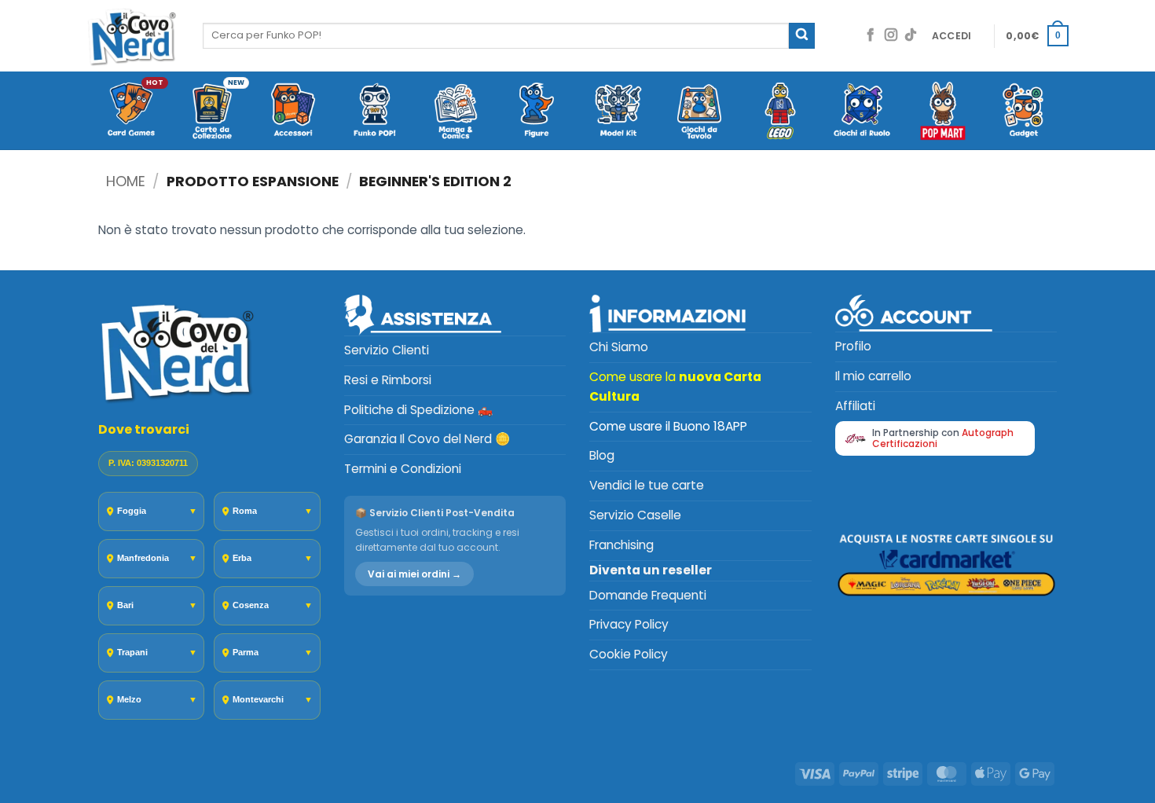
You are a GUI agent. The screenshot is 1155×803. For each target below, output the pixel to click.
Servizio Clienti (386, 350)
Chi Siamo (618, 347)
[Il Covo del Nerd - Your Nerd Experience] (132, 36)
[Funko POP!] (374, 111)
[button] (952, 36)
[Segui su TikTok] (910, 35)
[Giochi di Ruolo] (861, 111)
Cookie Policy (628, 654)
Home (125, 181)
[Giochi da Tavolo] (698, 111)
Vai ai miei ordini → (414, 574)
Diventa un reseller (650, 570)
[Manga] (455, 111)
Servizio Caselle (635, 515)
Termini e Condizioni (402, 468)
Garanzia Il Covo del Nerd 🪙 (427, 439)
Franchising (621, 545)
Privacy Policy (629, 624)
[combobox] (496, 35)
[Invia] (802, 36)
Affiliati (855, 406)
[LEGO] (780, 111)
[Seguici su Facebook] (870, 35)
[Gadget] (1024, 111)
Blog (601, 455)
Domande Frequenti (647, 595)
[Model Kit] (618, 111)
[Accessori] (293, 111)
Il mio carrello (873, 376)
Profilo (853, 346)
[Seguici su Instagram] (891, 35)
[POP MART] (942, 111)
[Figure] (537, 111)
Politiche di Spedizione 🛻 (418, 410)
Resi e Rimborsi (387, 380)
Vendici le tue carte (646, 485)
